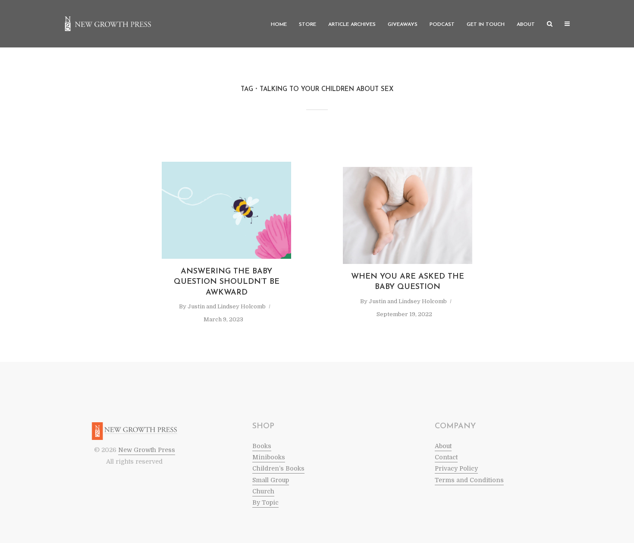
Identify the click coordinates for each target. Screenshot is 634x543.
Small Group (270, 480)
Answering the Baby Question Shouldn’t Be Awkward (226, 282)
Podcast (442, 24)
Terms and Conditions (469, 480)
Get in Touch (486, 24)
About (526, 24)
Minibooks (268, 457)
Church (263, 491)
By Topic (265, 502)
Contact (446, 457)
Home (279, 24)
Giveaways (402, 24)
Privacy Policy (456, 468)
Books (261, 446)
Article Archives (352, 24)
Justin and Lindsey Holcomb (227, 306)
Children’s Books (278, 468)
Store (307, 24)
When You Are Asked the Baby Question (407, 282)
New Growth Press (146, 449)
